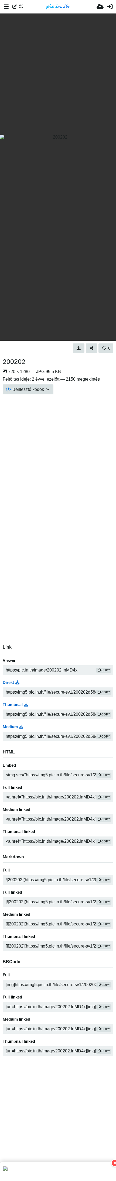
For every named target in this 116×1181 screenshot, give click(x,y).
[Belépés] (109, 6)
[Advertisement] (58, 74)
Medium (10, 727)
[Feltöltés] (100, 6)
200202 (14, 361)
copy (105, 670)
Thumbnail (13, 705)
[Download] (78, 348)
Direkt (8, 682)
